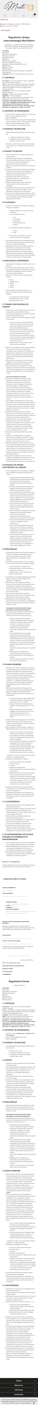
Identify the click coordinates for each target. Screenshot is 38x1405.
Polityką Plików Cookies (7, 1401)
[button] (5, 15)
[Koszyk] (33, 15)
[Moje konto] (23, 15)
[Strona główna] (19, 6)
